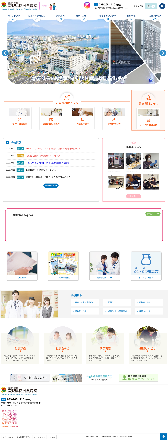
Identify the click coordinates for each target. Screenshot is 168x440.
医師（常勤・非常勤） (84, 302)
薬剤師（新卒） (145, 302)
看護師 (110, 302)
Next (162, 53)
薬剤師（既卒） (81, 311)
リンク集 (51, 437)
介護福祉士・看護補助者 (117, 311)
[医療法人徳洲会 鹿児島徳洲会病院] (19, 6)
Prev (5, 53)
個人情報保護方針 (24, 437)
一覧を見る (49, 185)
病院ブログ (151, 214)
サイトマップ (39, 437)
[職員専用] (138, 380)
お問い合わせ (8, 437)
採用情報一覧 (144, 311)
